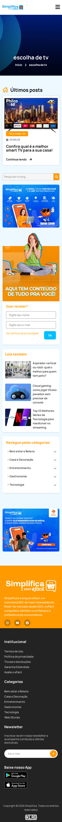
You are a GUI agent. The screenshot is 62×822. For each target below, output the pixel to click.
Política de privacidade (19, 656)
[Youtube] (17, 622)
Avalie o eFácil (13, 672)
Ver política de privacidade (22, 333)
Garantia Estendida (16, 667)
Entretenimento (20, 468)
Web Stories (12, 717)
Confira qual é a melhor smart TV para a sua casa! (29, 148)
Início (18, 65)
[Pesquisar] (56, 176)
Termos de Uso (13, 651)
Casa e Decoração (21, 459)
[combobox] (28, 176)
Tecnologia (16, 485)
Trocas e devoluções (17, 662)
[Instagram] (7, 622)
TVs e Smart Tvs (17, 133)
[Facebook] (27, 622)
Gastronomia (18, 476)
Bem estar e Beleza (22, 451)
